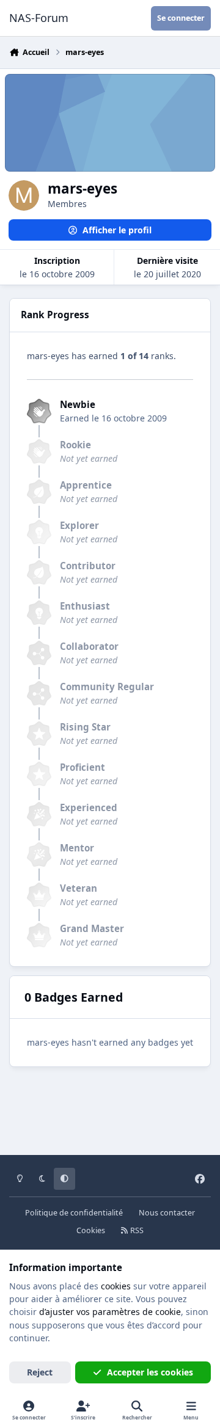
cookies (116, 1286)
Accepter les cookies (150, 1372)
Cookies (90, 1230)
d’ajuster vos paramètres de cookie (110, 1311)
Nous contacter (167, 1213)
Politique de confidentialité (74, 1213)
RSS (136, 1230)
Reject (40, 1372)
